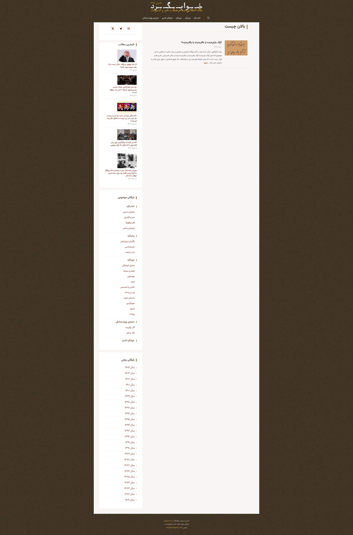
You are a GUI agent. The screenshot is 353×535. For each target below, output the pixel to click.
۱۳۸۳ (127, 488)
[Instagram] (128, 28)
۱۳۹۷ (127, 408)
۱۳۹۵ (127, 419)
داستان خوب (129, 298)
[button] (208, 18)
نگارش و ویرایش (127, 241)
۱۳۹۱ (127, 442)
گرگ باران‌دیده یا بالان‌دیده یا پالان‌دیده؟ (201, 42)
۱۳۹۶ (127, 414)
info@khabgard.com (174, 527)
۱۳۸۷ (127, 465)
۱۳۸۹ (127, 454)
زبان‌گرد (188, 18)
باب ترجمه (130, 252)
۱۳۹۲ (127, 437)
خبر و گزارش (129, 217)
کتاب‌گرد (197, 18)
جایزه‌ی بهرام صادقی (150, 18)
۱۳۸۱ (127, 500)
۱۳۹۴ (127, 425)
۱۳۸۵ (127, 477)
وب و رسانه (130, 292)
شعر (133, 282)
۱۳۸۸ (127, 460)
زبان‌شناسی (130, 247)
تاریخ (132, 309)
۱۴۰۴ (127, 367)
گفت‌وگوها (130, 223)
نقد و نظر (131, 333)
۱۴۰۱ (128, 385)
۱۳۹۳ (127, 431)
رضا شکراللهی (168, 520)
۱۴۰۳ (127, 373)
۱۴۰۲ (127, 379)
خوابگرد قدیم (167, 18)
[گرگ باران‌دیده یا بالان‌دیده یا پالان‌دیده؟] (236, 47)
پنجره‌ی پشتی (129, 228)
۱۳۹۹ (127, 396)
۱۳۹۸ (127, 402)
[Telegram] (120, 28)
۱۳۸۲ (127, 494)
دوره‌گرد (179, 18)
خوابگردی (130, 303)
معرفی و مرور (129, 212)
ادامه (206, 62)
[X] (112, 28)
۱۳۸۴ (127, 483)
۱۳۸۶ (127, 471)
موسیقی (131, 276)
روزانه (132, 314)
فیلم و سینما (129, 271)
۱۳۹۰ (127, 448)
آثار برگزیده (130, 327)
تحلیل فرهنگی (128, 265)
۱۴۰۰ (127, 391)
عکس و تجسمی (128, 287)
